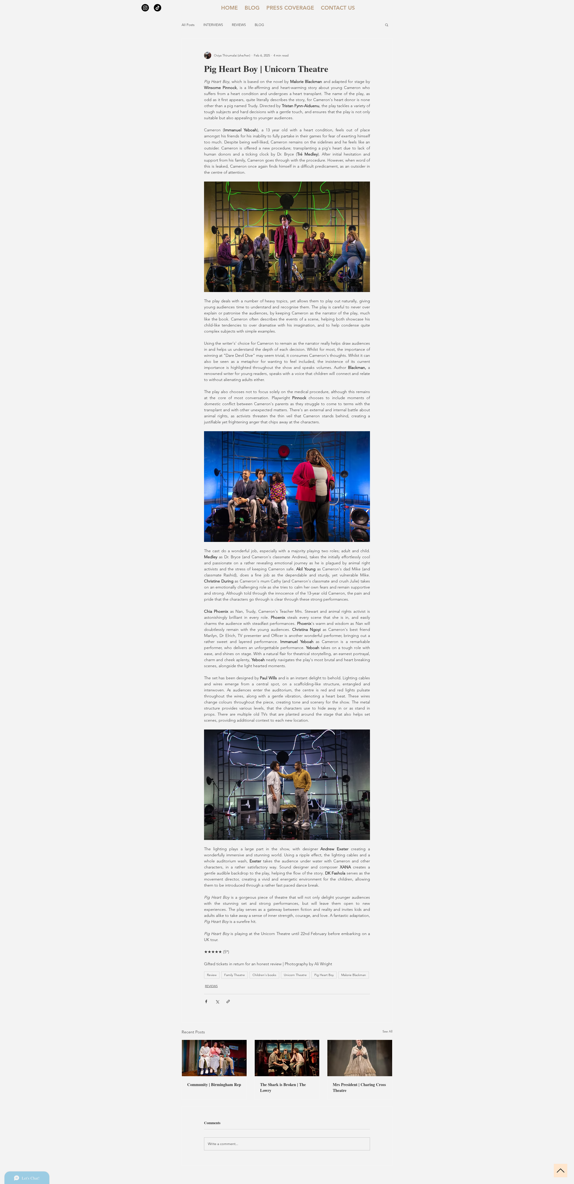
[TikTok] (157, 7)
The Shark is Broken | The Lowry (283, 1087)
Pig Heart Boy (324, 975)
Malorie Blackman (353, 975)
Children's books (264, 975)
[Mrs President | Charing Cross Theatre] (359, 1058)
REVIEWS (239, 25)
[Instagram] (145, 7)
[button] (387, 24)
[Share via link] (228, 1001)
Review (212, 975)
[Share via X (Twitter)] (217, 1001)
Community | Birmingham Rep (214, 1084)
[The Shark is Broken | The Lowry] (287, 1058)
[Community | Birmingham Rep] (214, 1058)
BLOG (259, 25)
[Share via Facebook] (206, 1001)
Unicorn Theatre (295, 975)
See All (387, 1031)
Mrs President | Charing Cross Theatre (359, 1087)
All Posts (188, 25)
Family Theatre (234, 975)
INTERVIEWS (213, 25)
